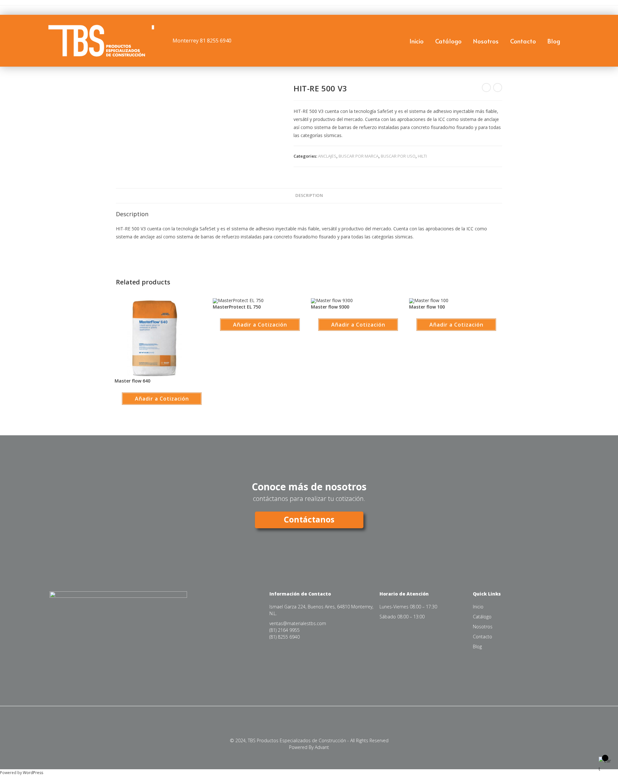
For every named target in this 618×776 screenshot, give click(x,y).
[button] (3, 29)
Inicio (416, 41)
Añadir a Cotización (162, 398)
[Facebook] (67, 671)
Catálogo (448, 41)
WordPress (33, 772)
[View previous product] (486, 87)
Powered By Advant (309, 747)
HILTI (422, 156)
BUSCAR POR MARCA (359, 156)
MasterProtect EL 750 (237, 307)
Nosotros (486, 41)
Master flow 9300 (330, 307)
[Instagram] (53, 671)
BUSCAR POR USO (398, 156)
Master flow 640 (132, 381)
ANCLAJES (327, 156)
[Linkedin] (81, 671)
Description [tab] (309, 195)
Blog (554, 41)
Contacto (523, 41)
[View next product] (497, 87)
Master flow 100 (427, 307)
